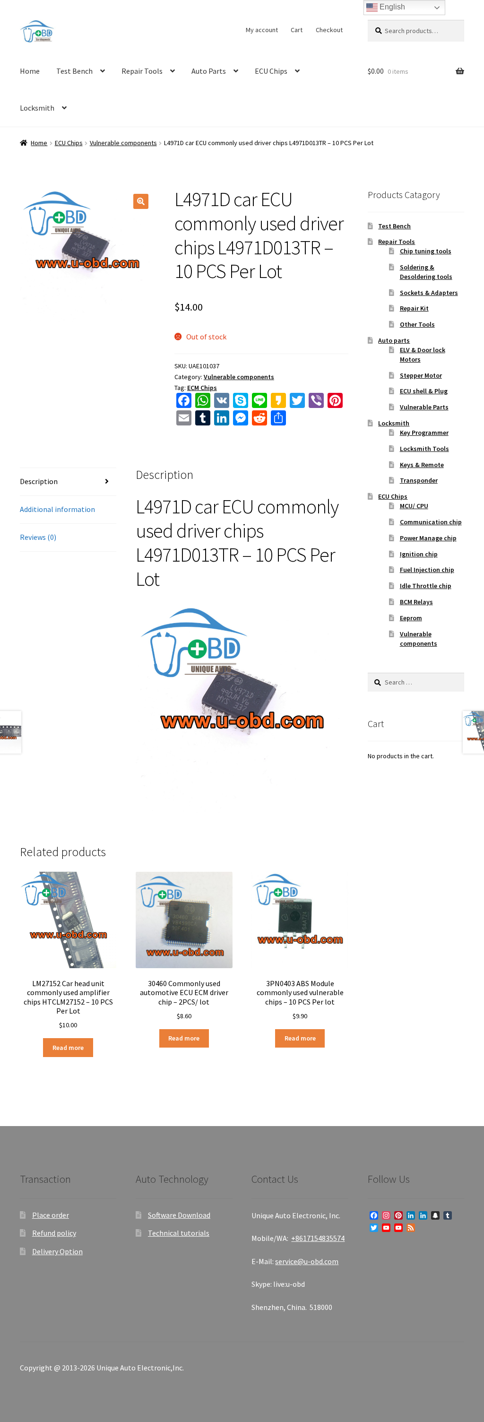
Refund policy (54, 1233)
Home (30, 71)
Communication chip (431, 522)
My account (262, 30)
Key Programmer (424, 432)
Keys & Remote (422, 464)
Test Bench (74, 71)
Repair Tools (142, 71)
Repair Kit (414, 308)
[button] (140, 201)
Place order (50, 1215)
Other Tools (417, 324)
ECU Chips (271, 71)
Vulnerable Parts (424, 407)
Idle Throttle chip (425, 585)
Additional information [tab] (57, 509)
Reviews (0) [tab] (38, 537)
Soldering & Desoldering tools (426, 272)
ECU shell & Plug (424, 391)
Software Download (179, 1215)
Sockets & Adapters (429, 292)
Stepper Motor (421, 375)
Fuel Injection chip (427, 569)
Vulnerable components (123, 143)
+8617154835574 (318, 1238)
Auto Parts (208, 71)
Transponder (419, 480)
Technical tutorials (178, 1233)
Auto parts (394, 340)
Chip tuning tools (425, 251)
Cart (296, 30)
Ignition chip (419, 554)
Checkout (329, 30)
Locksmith (37, 108)
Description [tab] (39, 481)
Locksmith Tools (424, 448)
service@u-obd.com (306, 1261)
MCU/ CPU (414, 506)
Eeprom (411, 618)
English (391, 7)
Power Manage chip (428, 538)
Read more (68, 1047)
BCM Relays (416, 602)
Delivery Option (57, 1251)
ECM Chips (202, 387)
